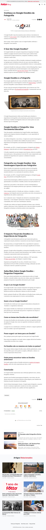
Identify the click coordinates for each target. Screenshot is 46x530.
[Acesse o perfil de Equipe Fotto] (5, 19)
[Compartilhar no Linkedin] (41, 19)
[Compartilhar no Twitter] (38, 19)
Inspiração (6, 10)
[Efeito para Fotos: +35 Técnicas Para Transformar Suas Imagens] (10, 445)
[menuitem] (15, 524)
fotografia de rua (28, 149)
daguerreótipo (32, 82)
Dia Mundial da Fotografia (21, 89)
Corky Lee (6, 193)
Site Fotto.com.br (24, 523)
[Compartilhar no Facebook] (39, 19)
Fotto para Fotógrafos (15, 523)
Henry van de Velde (10, 259)
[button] (40, 4)
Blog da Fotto (32, 523)
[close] (45, 1)
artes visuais (13, 36)
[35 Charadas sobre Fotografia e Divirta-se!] (10, 436)
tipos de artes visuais (22, 70)
